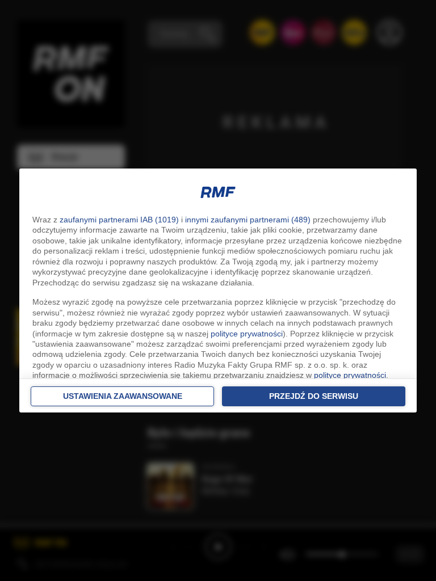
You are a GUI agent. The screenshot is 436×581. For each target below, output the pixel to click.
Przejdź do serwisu (313, 396)
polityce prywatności (247, 333)
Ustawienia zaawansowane (122, 396)
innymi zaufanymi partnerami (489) (248, 219)
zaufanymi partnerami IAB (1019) (119, 219)
